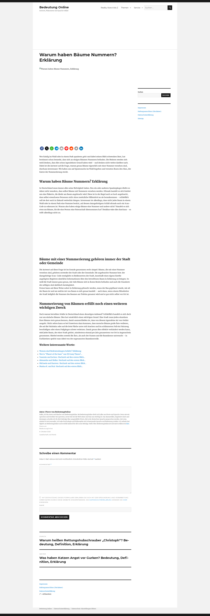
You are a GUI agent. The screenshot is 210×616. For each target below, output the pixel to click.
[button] (42, 148)
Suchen (140, 92)
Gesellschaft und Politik (47, 435)
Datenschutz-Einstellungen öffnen (84, 609)
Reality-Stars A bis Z (109, 8)
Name (41, 505)
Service (137, 8)
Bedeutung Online (54, 7)
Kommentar (45, 464)
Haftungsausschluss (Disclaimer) (51, 587)
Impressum (43, 584)
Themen (125, 8)
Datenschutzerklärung (100, 500)
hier (127, 424)
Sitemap (141, 119)
